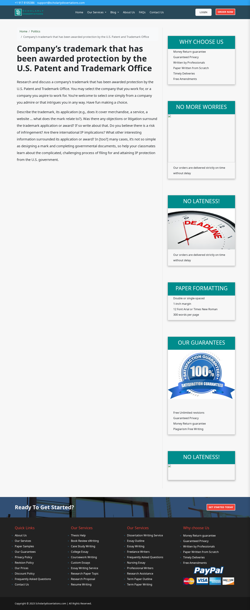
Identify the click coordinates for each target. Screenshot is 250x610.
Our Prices (21, 568)
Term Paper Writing (139, 584)
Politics (35, 31)
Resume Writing (81, 584)
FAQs (142, 12)
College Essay (79, 552)
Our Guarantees (25, 552)
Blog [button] (113, 12)
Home (79, 12)
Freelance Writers (138, 552)
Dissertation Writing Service (145, 535)
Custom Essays (80, 562)
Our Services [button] (95, 12)
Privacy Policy (23, 557)
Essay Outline (135, 541)
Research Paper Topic (85, 573)
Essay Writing (135, 546)
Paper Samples (24, 546)
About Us (129, 12)
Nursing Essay (136, 562)
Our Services (23, 541)
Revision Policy (24, 562)
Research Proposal (83, 579)
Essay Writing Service (84, 568)
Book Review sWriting (85, 541)
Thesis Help (78, 535)
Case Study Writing (83, 546)
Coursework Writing (84, 557)
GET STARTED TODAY (221, 507)
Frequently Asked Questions (33, 579)
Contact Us (157, 12)
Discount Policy (25, 573)
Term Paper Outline (139, 579)
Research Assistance (140, 573)
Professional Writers (140, 568)
